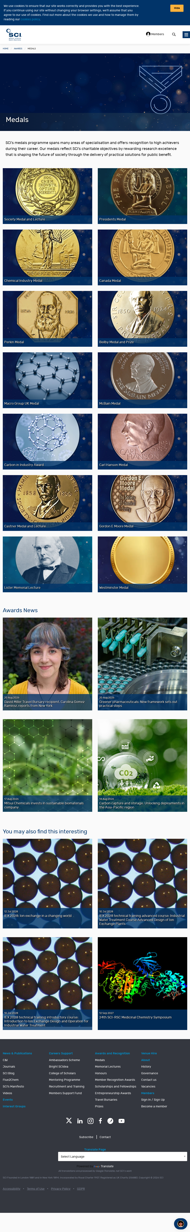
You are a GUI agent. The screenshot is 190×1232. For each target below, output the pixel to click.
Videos (7, 1093)
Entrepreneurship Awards (113, 1093)
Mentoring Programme (64, 1079)
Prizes (99, 1106)
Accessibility (11, 1188)
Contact (105, 1137)
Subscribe (86, 1137)
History (146, 1066)
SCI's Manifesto (13, 1086)
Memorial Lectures (108, 1066)
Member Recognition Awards (115, 1079)
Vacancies (148, 1086)
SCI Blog (8, 1073)
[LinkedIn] (79, 1121)
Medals (100, 1060)
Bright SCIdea (58, 1066)
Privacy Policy (61, 1188)
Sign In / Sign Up (153, 1099)
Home (6, 49)
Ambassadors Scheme (64, 1060)
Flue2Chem (11, 1079)
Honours (101, 1073)
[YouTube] (122, 1121)
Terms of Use (36, 1188)
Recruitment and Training (66, 1086)
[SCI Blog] (110, 1121)
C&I (5, 1060)
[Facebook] (100, 1121)
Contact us (148, 1079)
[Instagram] (91, 1121)
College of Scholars (62, 1073)
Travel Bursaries (106, 1099)
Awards (18, 49)
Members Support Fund (65, 1093)
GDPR (81, 1188)
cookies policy (30, 19)
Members (157, 34)
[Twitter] (69, 1122)
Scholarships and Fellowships (115, 1086)
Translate (107, 1166)
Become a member (154, 1106)
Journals (9, 1066)
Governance (149, 1073)
